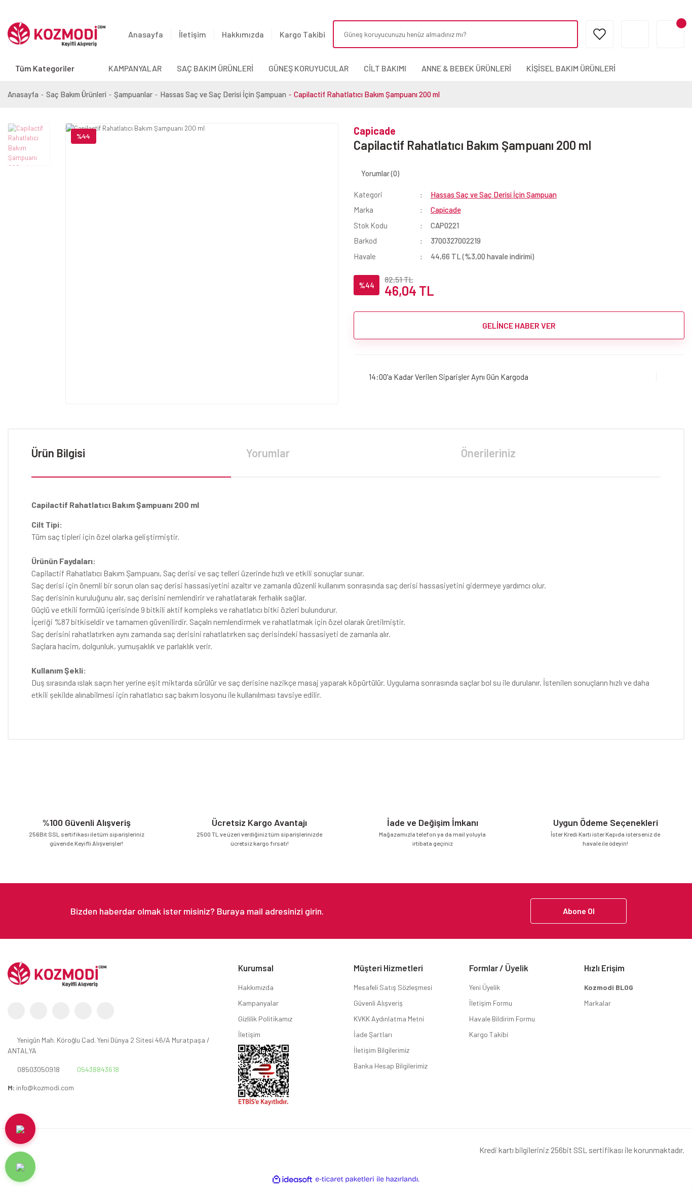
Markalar (597, 1003)
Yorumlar (268, 452)
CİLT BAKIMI (385, 68)
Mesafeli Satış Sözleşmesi (393, 987)
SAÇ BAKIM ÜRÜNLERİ (215, 68)
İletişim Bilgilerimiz (381, 1050)
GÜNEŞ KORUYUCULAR (308, 68)
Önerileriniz (488, 452)
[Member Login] (635, 34)
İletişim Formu (490, 1003)
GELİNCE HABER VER (519, 325)
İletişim (192, 34)
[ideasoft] (292, 1179)
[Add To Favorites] (670, 376)
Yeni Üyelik (484, 987)
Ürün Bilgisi (58, 452)
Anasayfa (145, 34)
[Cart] (670, 34)
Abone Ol (579, 911)
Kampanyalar (258, 1003)
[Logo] (56, 33)
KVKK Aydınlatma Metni (389, 1018)
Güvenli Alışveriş (378, 1003)
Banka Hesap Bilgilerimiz (391, 1065)
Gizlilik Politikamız (265, 1018)
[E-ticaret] (344, 1179)
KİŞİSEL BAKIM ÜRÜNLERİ (571, 68)
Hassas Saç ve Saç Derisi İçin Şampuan (494, 194)
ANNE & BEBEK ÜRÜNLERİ (466, 68)
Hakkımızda (243, 34)
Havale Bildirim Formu (502, 1018)
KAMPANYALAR (135, 68)
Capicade (375, 131)
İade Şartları (373, 1034)
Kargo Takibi (302, 34)
